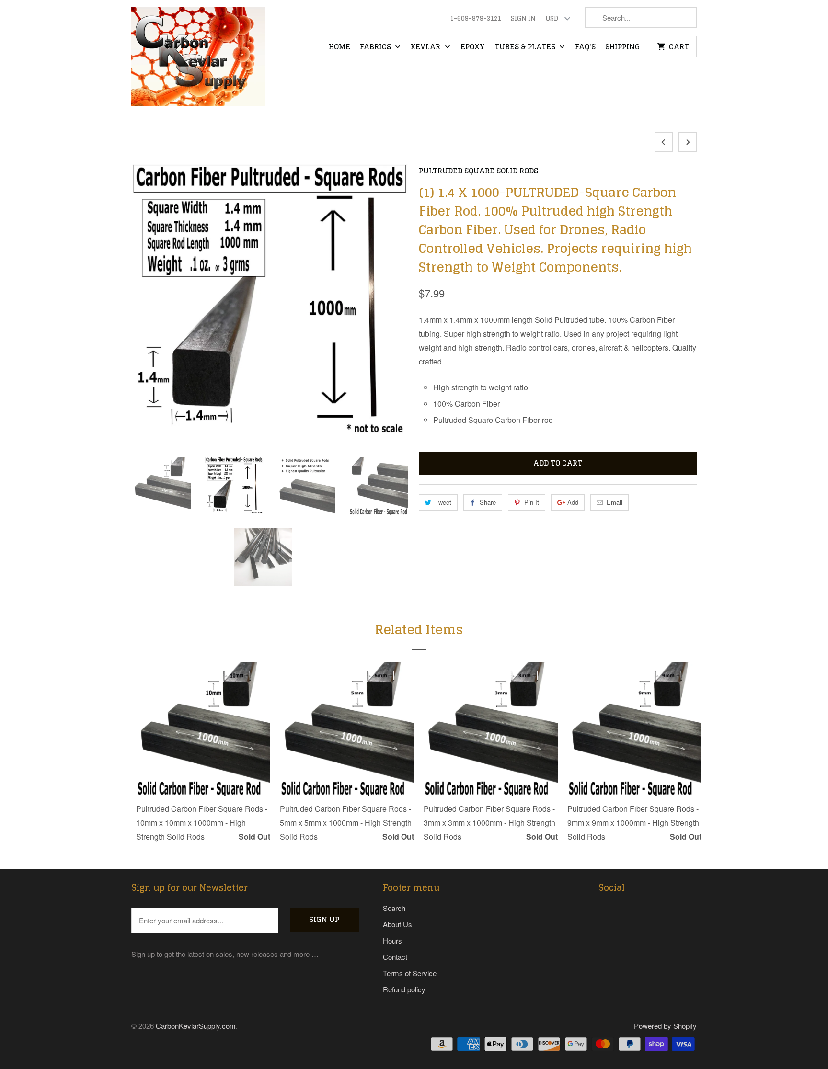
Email (614, 502)
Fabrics (376, 47)
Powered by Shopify (665, 1026)
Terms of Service (410, 973)
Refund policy (404, 989)
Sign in (523, 18)
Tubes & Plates (525, 47)
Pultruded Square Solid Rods (478, 170)
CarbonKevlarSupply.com (196, 1026)
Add (572, 502)
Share (488, 502)
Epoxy (472, 47)
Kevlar (426, 47)
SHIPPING (622, 47)
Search (394, 908)
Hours (392, 940)
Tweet (443, 502)
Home (339, 47)
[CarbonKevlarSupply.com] (198, 60)
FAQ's (585, 47)
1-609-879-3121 (475, 18)
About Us (397, 924)
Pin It (531, 502)
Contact (395, 957)
